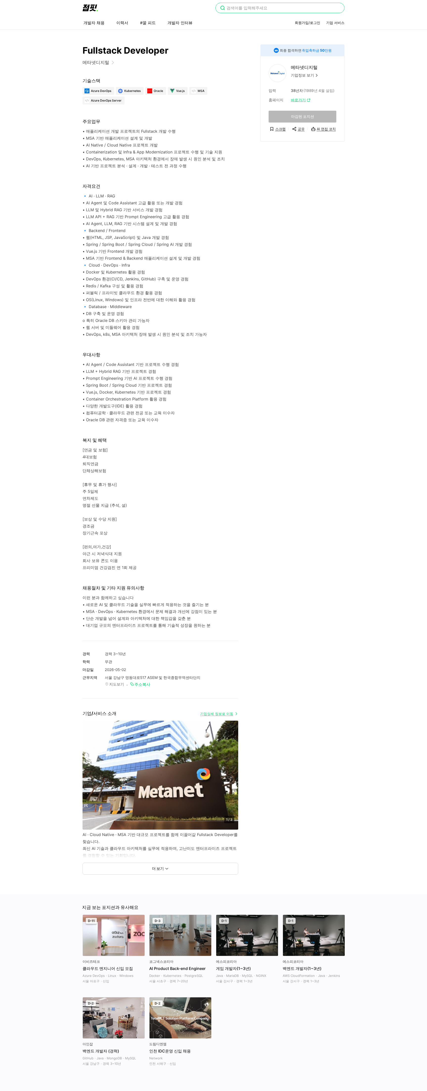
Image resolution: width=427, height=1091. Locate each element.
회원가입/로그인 (307, 23)
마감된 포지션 (302, 116)
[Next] (230, 780)
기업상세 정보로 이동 (216, 714)
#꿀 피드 (148, 22)
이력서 (122, 22)
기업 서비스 (335, 23)
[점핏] (90, 7)
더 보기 (158, 868)
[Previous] (90, 780)
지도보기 (116, 684)
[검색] (223, 8)
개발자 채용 (94, 22)
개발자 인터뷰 (180, 22)
